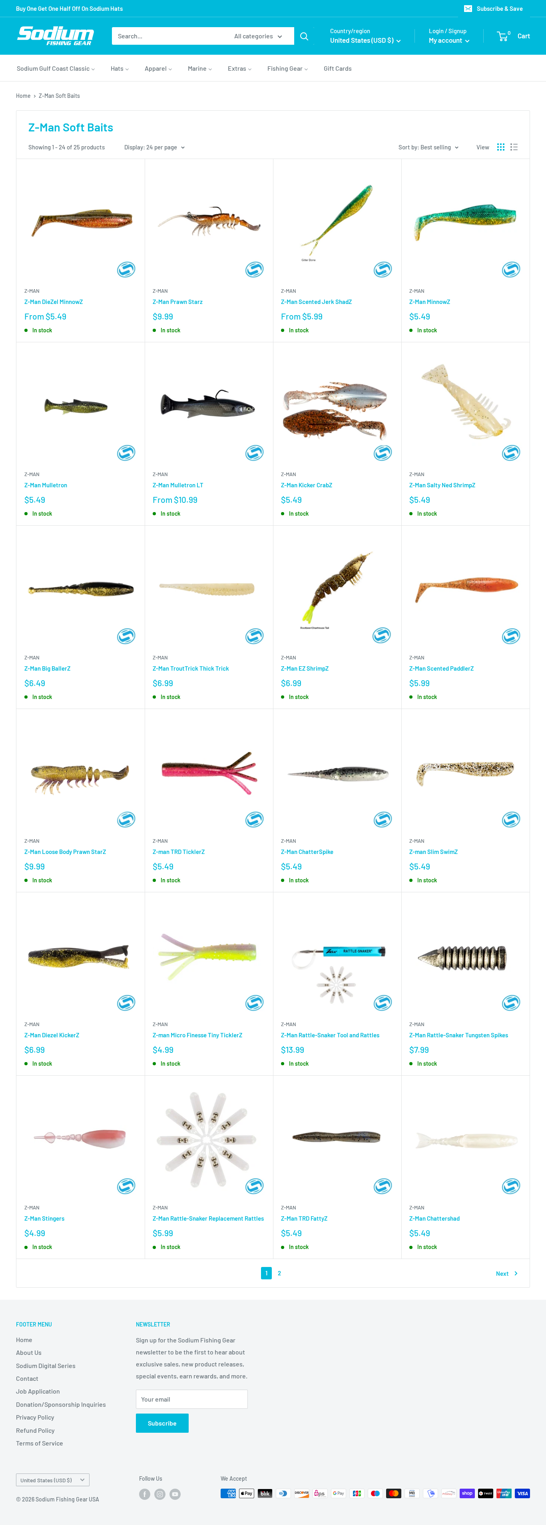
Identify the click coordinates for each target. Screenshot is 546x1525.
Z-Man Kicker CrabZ (306, 484)
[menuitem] (56, 68)
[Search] (304, 36)
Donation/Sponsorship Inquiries (61, 1404)
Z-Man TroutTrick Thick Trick (191, 668)
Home (23, 95)
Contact (27, 1378)
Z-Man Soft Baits (59, 95)
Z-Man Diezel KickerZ (51, 1035)
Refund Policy (35, 1430)
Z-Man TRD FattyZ (304, 1218)
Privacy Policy (35, 1417)
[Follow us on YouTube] (175, 1494)
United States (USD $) (46, 1480)
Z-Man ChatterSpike (307, 851)
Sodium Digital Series (46, 1365)
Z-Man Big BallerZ (47, 668)
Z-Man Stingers (44, 1218)
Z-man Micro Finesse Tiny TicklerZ (197, 1035)
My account (446, 40)
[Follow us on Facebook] (144, 1494)
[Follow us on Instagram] (159, 1494)
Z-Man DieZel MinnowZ (53, 301)
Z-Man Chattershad (434, 1218)
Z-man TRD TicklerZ (179, 851)
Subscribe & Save (500, 8)
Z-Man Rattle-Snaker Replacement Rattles (208, 1218)
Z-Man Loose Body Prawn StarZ (65, 851)
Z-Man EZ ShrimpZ (305, 668)
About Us (29, 1352)
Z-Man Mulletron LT (178, 484)
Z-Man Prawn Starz (178, 301)
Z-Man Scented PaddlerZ (441, 668)
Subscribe (162, 1423)
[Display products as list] (514, 147)
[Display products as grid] (500, 147)
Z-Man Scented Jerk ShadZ (316, 301)
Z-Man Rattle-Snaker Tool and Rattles (330, 1035)
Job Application (38, 1391)
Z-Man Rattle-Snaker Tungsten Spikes (458, 1035)
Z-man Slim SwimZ (433, 851)
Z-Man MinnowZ (429, 301)
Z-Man (32, 291)
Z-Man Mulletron (45, 484)
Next (502, 1273)
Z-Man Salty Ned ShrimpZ (442, 484)
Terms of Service (39, 1443)
